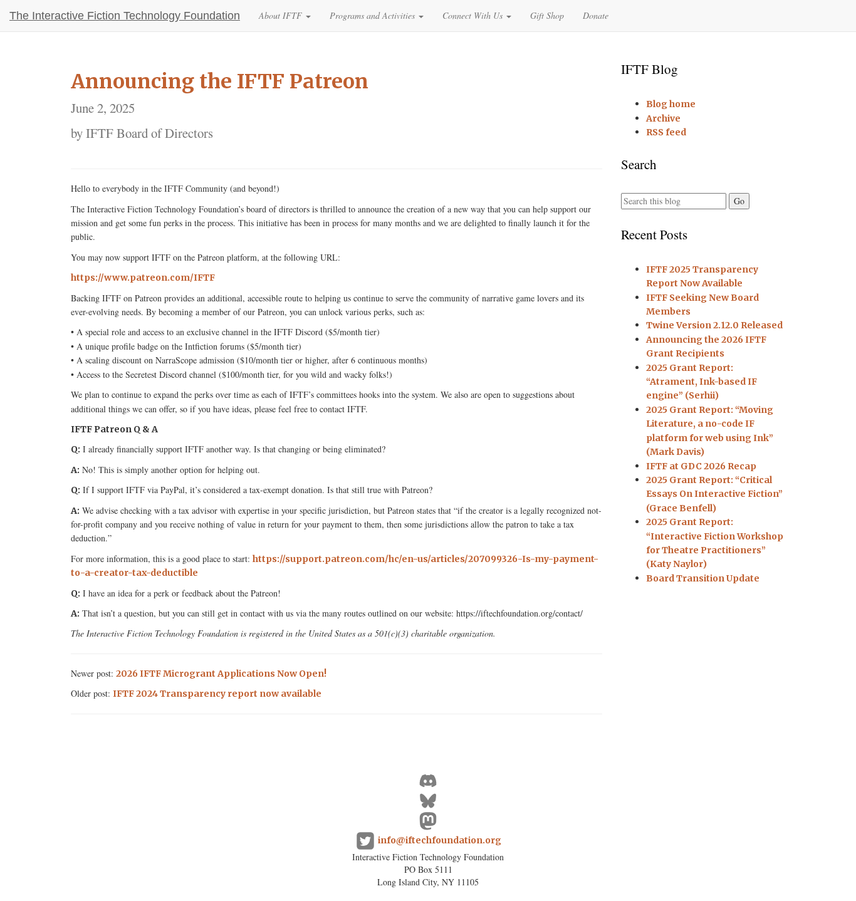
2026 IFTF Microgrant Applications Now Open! (221, 673)
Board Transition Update (702, 578)
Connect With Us (473, 15)
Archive (663, 118)
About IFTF (282, 15)
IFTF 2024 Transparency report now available (217, 693)
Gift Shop (547, 15)
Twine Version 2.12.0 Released (714, 325)
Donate (595, 15)
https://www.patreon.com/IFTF (143, 277)
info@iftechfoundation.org (439, 839)
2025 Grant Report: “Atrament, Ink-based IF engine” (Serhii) (701, 382)
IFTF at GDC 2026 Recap (701, 466)
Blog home (671, 104)
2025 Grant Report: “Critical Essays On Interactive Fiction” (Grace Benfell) (714, 494)
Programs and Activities (373, 15)
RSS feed (666, 132)
